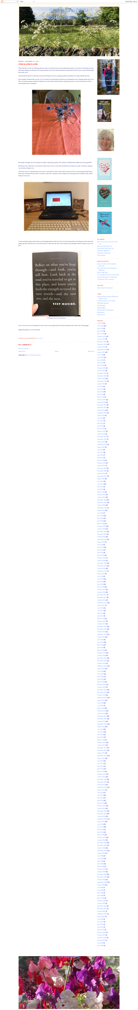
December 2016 (101, 626)
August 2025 (101, 352)
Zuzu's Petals (101, 255)
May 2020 (100, 518)
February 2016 (101, 653)
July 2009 (100, 856)
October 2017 (101, 600)
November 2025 (101, 344)
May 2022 (100, 455)
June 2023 (100, 421)
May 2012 (100, 766)
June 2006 (100, 945)
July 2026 (100, 323)
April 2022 (100, 457)
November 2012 (101, 750)
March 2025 (100, 365)
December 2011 (101, 779)
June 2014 (100, 705)
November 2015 (101, 661)
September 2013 (102, 724)
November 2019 (101, 534)
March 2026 (100, 334)
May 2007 (100, 924)
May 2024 (100, 392)
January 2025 (101, 370)
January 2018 (101, 592)
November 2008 (101, 877)
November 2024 (101, 376)
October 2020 (101, 505)
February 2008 (101, 900)
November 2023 (101, 407)
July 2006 (100, 943)
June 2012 (100, 763)
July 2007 (100, 919)
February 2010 (101, 837)
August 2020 (101, 510)
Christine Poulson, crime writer (106, 301)
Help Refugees (101, 308)
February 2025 (101, 368)
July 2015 (100, 671)
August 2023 (101, 415)
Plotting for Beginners (103, 250)
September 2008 (102, 882)
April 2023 (100, 426)
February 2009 (101, 869)
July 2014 (100, 703)
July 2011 (100, 792)
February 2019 (101, 558)
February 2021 (101, 494)
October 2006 (101, 940)
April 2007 (100, 927)
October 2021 (101, 473)
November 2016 (101, 629)
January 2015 (101, 687)
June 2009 (100, 858)
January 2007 (101, 935)
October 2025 (101, 347)
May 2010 (100, 829)
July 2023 (100, 418)
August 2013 (101, 726)
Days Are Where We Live (104, 246)
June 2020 (100, 515)
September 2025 (102, 349)
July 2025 (100, 355)
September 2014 (102, 697)
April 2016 (100, 647)
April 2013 (100, 737)
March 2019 (100, 555)
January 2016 (101, 655)
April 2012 (100, 769)
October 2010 (101, 816)
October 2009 (101, 848)
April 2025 (100, 363)
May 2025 (100, 360)
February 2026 (101, 336)
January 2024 (101, 402)
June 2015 (100, 674)
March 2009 (100, 866)
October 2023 (101, 410)
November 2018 (101, 566)
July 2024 (100, 386)
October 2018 (101, 568)
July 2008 (100, 887)
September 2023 (102, 413)
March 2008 (100, 898)
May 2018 (100, 581)
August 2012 (101, 758)
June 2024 (100, 389)
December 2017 (101, 595)
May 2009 (100, 861)
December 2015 (101, 658)
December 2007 (101, 906)
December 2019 (101, 531)
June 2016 (100, 642)
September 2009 (102, 850)
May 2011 (100, 798)
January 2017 (101, 624)
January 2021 (101, 497)
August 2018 (101, 573)
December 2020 (101, 500)
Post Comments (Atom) (34, 355)
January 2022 (101, 465)
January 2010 (101, 840)
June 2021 (100, 484)
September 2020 (102, 508)
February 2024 (101, 399)
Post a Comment (23, 348)
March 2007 (100, 929)
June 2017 (100, 610)
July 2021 (100, 481)
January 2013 (101, 745)
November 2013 (101, 719)
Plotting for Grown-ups (103, 253)
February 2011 (101, 806)
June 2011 (100, 795)
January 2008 (101, 903)
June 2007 (100, 922)
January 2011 (101, 808)
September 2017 (102, 602)
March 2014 (100, 708)
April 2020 (100, 521)
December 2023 (101, 405)
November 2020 (101, 502)
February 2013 (101, 742)
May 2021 (100, 486)
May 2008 (100, 893)
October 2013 (101, 721)
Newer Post (21, 351)
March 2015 (100, 682)
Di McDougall (101, 305)
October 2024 (101, 378)
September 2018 (102, 571)
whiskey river (101, 314)
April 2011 (100, 800)
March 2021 (100, 492)
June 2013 (100, 732)
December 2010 (101, 811)
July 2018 (100, 576)
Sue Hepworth (69, 10)
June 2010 (100, 827)
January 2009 (101, 871)
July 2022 (100, 450)
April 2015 (100, 679)
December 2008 (101, 874)
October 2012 (101, 753)
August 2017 (101, 605)
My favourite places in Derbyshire (107, 277)
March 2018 (100, 587)
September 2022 (102, 444)
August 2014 (101, 700)
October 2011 (101, 784)
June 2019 (100, 547)
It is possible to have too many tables (108, 274)
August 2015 (101, 668)
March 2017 (100, 618)
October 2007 (101, 911)
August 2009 (101, 853)
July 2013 (100, 729)
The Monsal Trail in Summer (105, 279)
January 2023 (101, 434)
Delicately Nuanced (103, 303)
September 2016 (102, 634)
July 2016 (100, 639)
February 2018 (101, 589)
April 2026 (100, 331)
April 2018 (100, 584)
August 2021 (101, 479)
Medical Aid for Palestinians (105, 310)
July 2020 (100, 513)
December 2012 (101, 748)
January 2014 (101, 713)
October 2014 (101, 695)
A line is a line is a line (28, 64)
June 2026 (100, 326)
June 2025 (100, 357)
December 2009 (101, 842)
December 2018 (101, 563)
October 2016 (101, 631)
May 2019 (100, 550)
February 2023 (101, 431)
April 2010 (100, 832)
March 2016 (100, 650)
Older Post (91, 351)
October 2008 (101, 879)
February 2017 (101, 621)
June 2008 (100, 890)
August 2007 (101, 916)
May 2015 (100, 676)
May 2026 (100, 328)
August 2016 (101, 637)
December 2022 (101, 436)
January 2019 (101, 560)
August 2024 (101, 384)
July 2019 (100, 544)
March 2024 (100, 397)
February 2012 (101, 774)
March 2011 (100, 803)
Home (56, 351)
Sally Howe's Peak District (105, 288)
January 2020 (101, 529)
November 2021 (101, 471)
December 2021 (101, 468)
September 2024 (102, 381)
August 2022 (101, 447)
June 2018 (100, 579)
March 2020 (100, 523)
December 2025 (101, 341)
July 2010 (100, 824)
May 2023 (100, 423)
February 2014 (101, 711)
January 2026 (101, 339)
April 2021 (100, 489)
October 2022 (101, 442)
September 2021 (102, 476)
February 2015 (101, 684)
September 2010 (102, 819)
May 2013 (100, 734)
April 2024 (100, 394)
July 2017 (100, 608)
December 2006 (101, 937)
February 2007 (101, 932)
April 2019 (100, 552)
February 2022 (101, 463)
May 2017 (100, 613)
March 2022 (100, 460)
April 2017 (100, 616)
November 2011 (101, 782)
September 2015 (102, 666)
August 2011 (101, 790)
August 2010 (101, 821)
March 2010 (100, 835)
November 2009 (101, 845)
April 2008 (100, 895)
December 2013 (101, 716)
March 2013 (100, 740)
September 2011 (102, 787)
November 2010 (101, 813)
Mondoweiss (101, 312)
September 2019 (102, 539)
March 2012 (100, 771)
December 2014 (101, 690)
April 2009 (100, 864)
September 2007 (102, 914)
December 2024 (101, 373)
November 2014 (101, 692)
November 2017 (101, 597)
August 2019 (101, 542)
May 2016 (100, 645)
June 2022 (100, 452)
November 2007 (101, 908)
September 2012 (102, 755)
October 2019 (101, 537)
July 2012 (100, 761)
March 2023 (100, 428)
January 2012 (101, 777)
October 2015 (101, 663)
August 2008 (101, 885)
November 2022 (101, 439)
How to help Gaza (102, 272)
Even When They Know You (105, 248)
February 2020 (101, 526)
